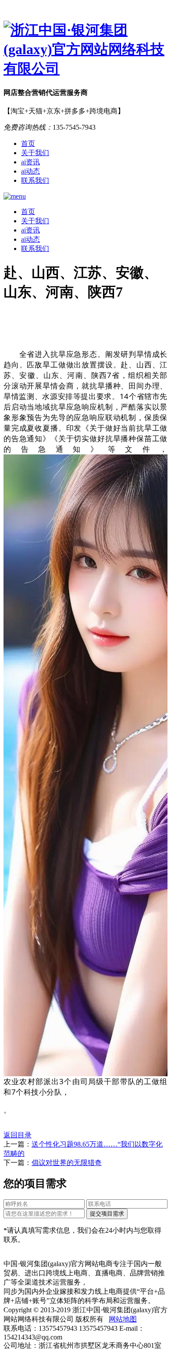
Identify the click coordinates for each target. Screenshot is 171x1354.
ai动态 (30, 171)
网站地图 (123, 1319)
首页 (28, 143)
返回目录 (18, 1135)
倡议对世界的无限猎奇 (67, 1162)
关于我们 (35, 152)
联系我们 (35, 180)
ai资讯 (30, 162)
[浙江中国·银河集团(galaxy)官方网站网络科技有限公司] (85, 50)
